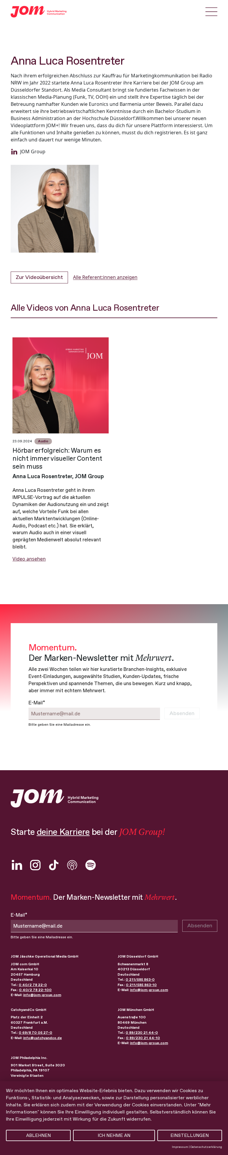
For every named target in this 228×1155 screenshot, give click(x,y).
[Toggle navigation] (211, 11)
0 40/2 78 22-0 (33, 985)
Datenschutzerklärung (206, 1147)
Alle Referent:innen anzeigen (105, 277)
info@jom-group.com (42, 995)
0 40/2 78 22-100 (35, 990)
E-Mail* (36, 703)
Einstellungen (189, 1135)
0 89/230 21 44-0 (142, 1032)
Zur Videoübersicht (39, 277)
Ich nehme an (114, 1135)
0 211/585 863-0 (140, 979)
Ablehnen (38, 1135)
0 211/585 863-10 (141, 985)
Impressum (180, 1147)
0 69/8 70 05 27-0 (35, 1032)
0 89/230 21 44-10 (143, 1038)
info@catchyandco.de (42, 1038)
